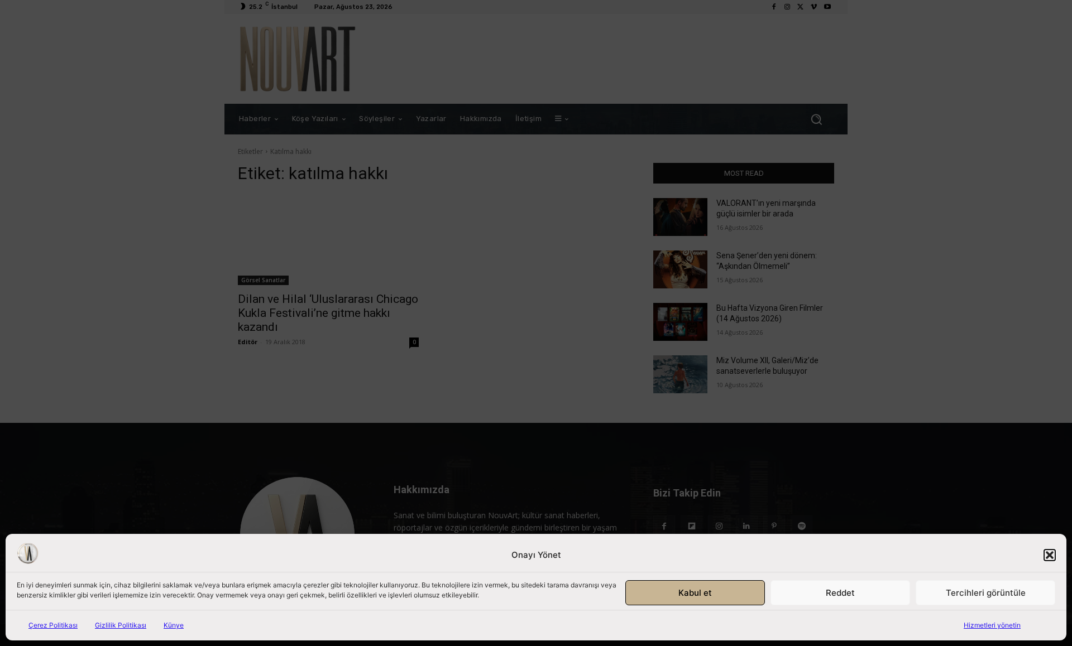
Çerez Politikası (53, 625)
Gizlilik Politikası (120, 625)
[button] (1049, 555)
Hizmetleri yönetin (992, 625)
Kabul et (695, 592)
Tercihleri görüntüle (986, 592)
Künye (174, 625)
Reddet (840, 592)
